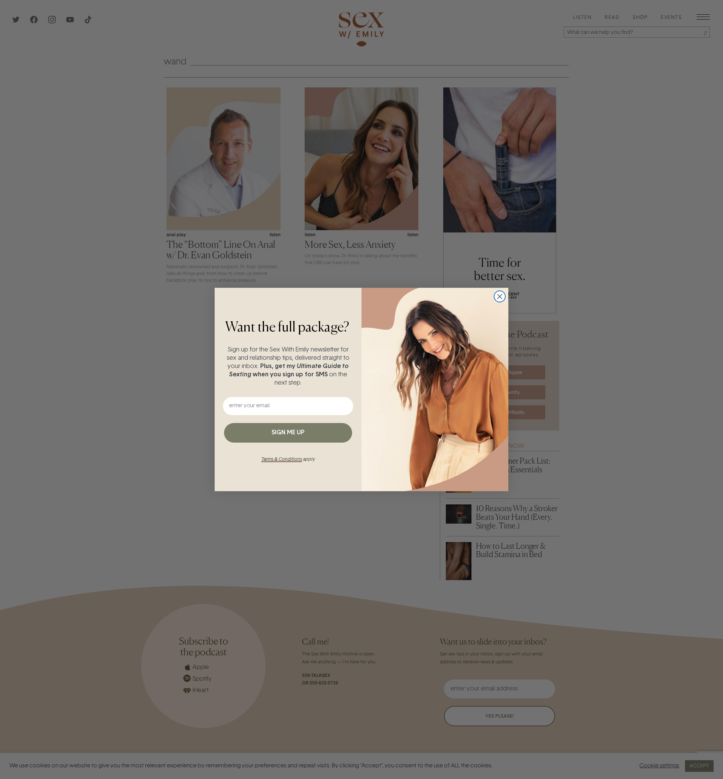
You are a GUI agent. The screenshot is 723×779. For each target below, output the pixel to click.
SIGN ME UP (288, 433)
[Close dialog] (499, 296)
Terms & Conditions (281, 459)
